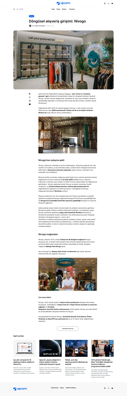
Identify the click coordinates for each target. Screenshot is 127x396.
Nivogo (67, 94)
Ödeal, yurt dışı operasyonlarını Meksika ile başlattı (76, 362)
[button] (14, 9)
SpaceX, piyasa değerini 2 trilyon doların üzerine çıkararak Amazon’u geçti (50, 362)
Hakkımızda (54, 388)
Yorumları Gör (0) (68, 328)
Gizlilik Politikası (71, 388)
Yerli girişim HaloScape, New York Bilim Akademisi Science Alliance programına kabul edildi (102, 363)
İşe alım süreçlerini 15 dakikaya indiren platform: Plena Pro (24, 362)
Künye (62, 388)
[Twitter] (108, 3)
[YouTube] (112, 3)
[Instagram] (104, 3)
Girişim (31, 16)
